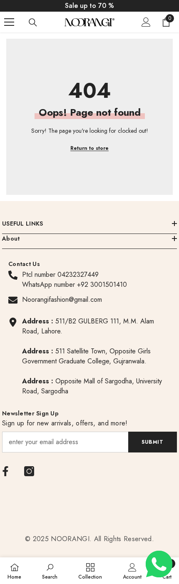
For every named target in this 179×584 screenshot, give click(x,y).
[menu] (9, 22)
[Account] (146, 22)
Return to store (89, 148)
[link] (49, 570)
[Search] (33, 22)
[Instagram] (29, 471)
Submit (153, 442)
